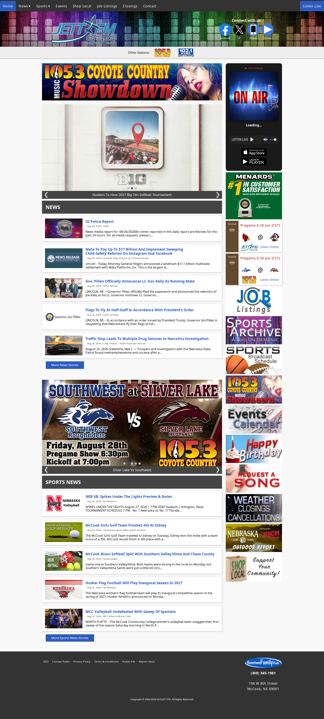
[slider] (273, 139)
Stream (267, 38)
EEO (46, 661)
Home (8, 6)
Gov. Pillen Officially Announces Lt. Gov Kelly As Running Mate (140, 281)
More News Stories (64, 365)
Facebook (225, 38)
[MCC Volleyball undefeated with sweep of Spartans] (63, 618)
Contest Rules (60, 661)
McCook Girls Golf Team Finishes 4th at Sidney (126, 525)
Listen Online (269, 247)
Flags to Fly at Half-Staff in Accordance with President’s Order (140, 309)
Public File (128, 661)
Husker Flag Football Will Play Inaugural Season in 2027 (134, 582)
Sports (41, 6)
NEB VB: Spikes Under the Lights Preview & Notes (129, 496)
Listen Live (312, 6)
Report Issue (147, 661)
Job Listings (107, 6)
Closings (130, 6)
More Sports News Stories (69, 638)
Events (61, 6)
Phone (253, 38)
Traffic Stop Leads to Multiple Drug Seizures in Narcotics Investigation (147, 338)
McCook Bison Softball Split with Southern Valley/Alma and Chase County (150, 554)
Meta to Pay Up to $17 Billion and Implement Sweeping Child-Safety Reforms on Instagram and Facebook (134, 251)
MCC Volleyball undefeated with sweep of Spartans (131, 611)
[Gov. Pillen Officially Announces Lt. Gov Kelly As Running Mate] (63, 288)
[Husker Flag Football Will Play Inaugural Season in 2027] (63, 590)
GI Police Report (100, 221)
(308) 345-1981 (263, 673)
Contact (150, 6)
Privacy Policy (82, 661)
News (23, 6)
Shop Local (82, 6)
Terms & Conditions (106, 661)
